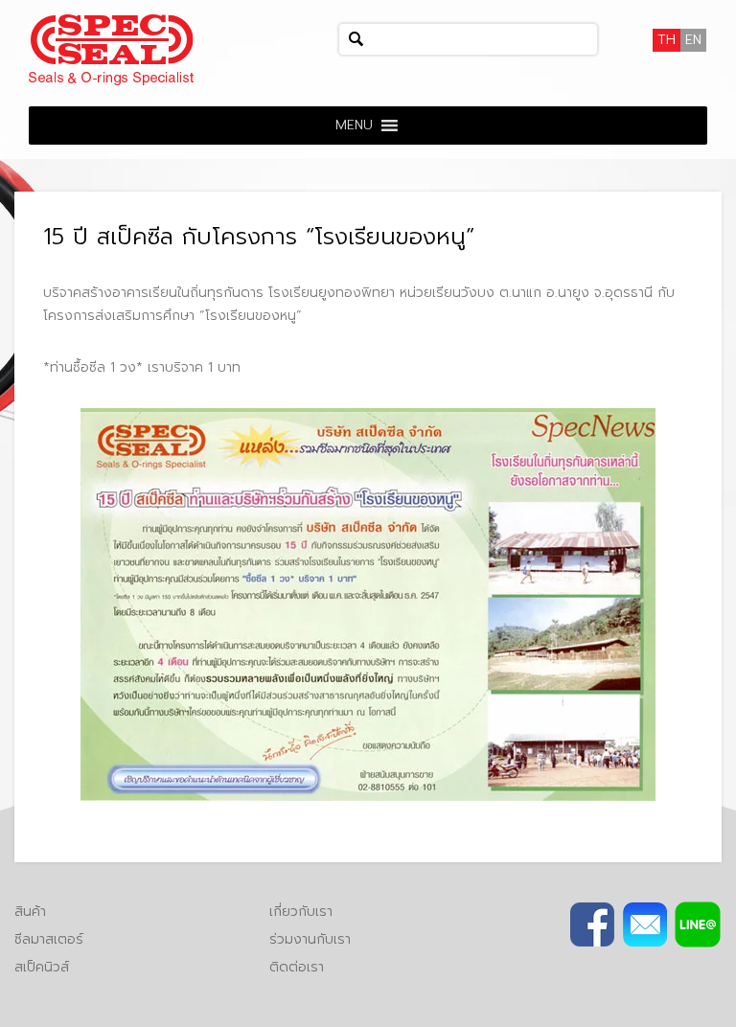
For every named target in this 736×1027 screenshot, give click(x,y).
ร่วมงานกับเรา (310, 939)
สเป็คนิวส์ (41, 967)
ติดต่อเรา (296, 967)
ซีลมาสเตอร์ (48, 939)
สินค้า (30, 911)
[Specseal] (111, 49)
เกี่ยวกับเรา (301, 911)
